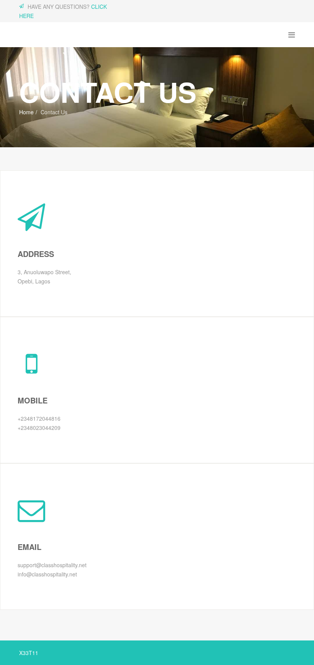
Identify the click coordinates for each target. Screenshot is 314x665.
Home (26, 112)
